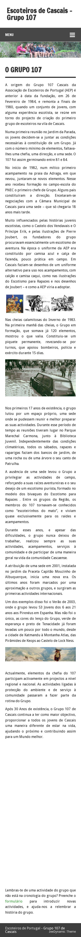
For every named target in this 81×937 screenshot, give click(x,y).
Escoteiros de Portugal (22, 928)
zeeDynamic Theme (62, 931)
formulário (13, 901)
